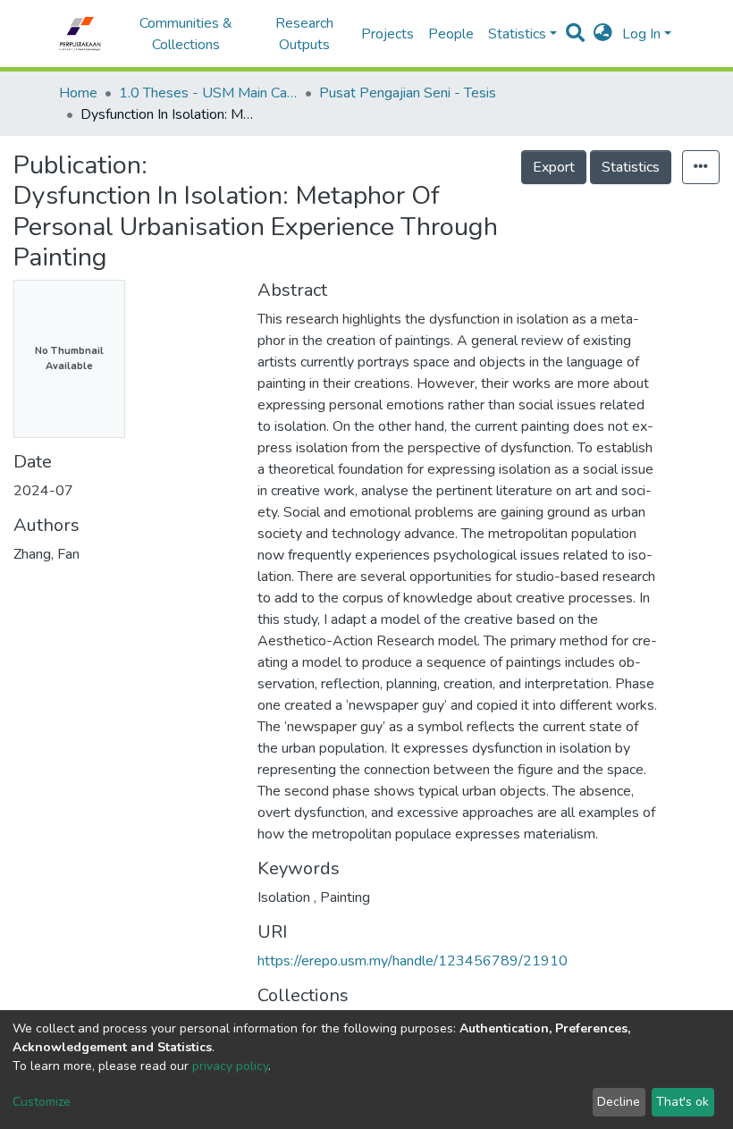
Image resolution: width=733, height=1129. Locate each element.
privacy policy (230, 1065)
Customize (42, 1101)
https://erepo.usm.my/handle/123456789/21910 (412, 961)
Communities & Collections (185, 34)
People (451, 34)
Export (554, 167)
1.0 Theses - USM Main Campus (208, 93)
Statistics (631, 167)
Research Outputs (304, 34)
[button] (603, 34)
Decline (618, 1101)
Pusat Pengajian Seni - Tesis (407, 93)
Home (78, 93)
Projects (387, 34)
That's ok (682, 1101)
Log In (641, 34)
